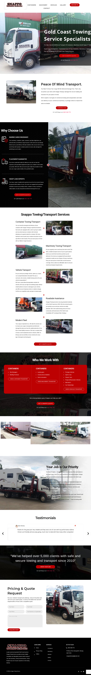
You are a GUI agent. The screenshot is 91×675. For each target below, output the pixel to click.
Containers (31, 5)
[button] (75, 4)
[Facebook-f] (79, 671)
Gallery (63, 5)
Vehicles (53, 5)
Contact (47, 8)
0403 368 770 (74, 60)
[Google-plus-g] (81, 671)
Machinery (43, 5)
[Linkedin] (83, 671)
